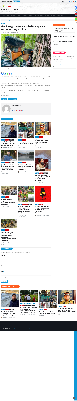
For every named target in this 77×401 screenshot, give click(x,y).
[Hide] (76, 22)
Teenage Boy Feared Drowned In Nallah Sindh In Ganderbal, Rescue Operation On (26, 167)
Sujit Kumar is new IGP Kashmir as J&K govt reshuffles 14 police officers (42, 141)
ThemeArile (27, 328)
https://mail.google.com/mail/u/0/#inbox (62, 64)
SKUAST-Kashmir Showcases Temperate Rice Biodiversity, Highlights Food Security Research (29, 310)
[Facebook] (2, 74)
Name (2, 265)
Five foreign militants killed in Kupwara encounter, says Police (18, 20)
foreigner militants (12, 99)
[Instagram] (9, 74)
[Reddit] (76, 10)
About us (47, 15)
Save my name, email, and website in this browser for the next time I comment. (18, 277)
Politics (19, 15)
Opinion (13, 15)
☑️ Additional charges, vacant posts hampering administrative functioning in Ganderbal (42, 210)
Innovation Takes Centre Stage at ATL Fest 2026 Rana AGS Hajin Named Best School (8, 201)
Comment (3, 255)
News (8, 15)
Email (2, 271)
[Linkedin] (5, 74)
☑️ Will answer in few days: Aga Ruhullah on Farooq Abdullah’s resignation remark (8, 167)
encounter (4, 99)
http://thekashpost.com (21, 108)
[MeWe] (76, 15)
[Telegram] (11, 74)
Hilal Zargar (24, 314)
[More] (76, 21)
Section (31, 15)
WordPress (16, 328)
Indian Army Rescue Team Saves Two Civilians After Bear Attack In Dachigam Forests (24, 210)
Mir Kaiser (5, 147)
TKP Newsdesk (6, 32)
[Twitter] (4, 74)
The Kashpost (9, 9)
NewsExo (22, 328)
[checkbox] (74, 398)
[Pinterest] (76, 14)
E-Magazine (60, 15)
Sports (25, 15)
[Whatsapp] (7, 74)
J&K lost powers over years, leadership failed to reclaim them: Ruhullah (42, 177)
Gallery (53, 15)
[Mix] (76, 17)
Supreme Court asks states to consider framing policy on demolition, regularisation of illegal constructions (8, 236)
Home (3, 15)
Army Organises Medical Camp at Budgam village (25, 142)
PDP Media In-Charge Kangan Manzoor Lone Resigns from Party (8, 143)
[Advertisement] (75, 347)
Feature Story (39, 15)
